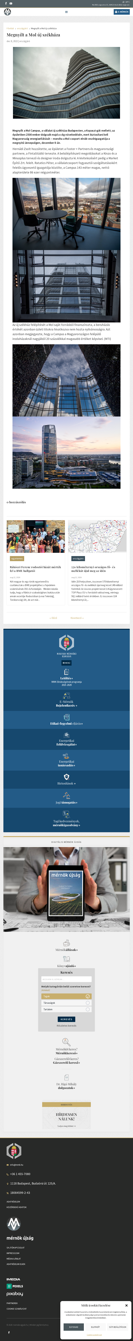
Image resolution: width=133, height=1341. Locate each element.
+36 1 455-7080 (20, 1174)
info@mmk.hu (16, 1164)
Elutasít (95, 1327)
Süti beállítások (117, 1327)
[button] (126, 1305)
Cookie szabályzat (94, 1335)
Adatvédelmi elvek (16, 1264)
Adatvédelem (13, 1201)
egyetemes (17, 558)
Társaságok (49, 1002)
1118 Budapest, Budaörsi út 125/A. (33, 1183)
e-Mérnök (123, 11)
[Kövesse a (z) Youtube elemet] (10, 3)
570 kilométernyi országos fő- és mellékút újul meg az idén (93, 569)
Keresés (66, 1019)
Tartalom (47, 1009)
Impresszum (13, 1253)
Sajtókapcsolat (15, 1247)
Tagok (46, 996)
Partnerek (12, 1303)
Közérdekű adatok (17, 1207)
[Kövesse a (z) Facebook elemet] (6, 3)
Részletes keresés (66, 1025)
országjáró (24, 41)
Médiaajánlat (14, 1258)
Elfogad (73, 1327)
